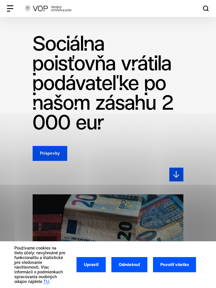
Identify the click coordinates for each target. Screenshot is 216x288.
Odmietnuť (129, 264)
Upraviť (91, 264)
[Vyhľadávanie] (206, 9)
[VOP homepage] (48, 8)
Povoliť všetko (174, 264)
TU (46, 281)
